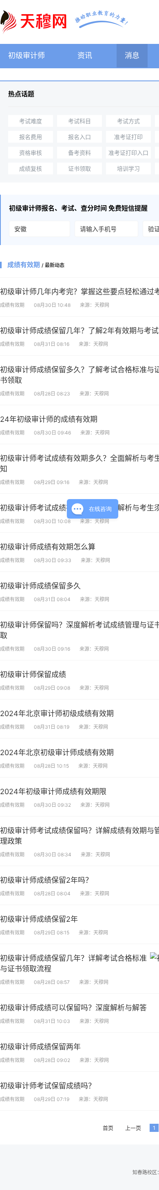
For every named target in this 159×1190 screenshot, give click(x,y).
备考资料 (79, 152)
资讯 (84, 55)
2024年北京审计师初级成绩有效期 (57, 713)
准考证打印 (128, 136)
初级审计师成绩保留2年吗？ (46, 880)
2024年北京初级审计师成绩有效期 (57, 752)
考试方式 (128, 120)
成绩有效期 (12, 305)
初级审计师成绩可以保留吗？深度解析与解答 (73, 1007)
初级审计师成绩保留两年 (40, 1046)
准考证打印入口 (128, 152)
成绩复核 (30, 168)
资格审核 (30, 152)
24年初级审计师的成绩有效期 (48, 419)
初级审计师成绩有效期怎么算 (47, 547)
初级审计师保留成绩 (33, 674)
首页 (108, 1128)
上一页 (133, 1128)
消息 (132, 55)
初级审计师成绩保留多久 (40, 586)
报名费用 (30, 136)
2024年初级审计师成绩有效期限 (53, 791)
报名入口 (79, 136)
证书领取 (79, 168)
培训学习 (128, 168)
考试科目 (79, 120)
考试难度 (30, 120)
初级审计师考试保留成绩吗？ (47, 1085)
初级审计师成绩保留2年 (39, 919)
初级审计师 (26, 55)
